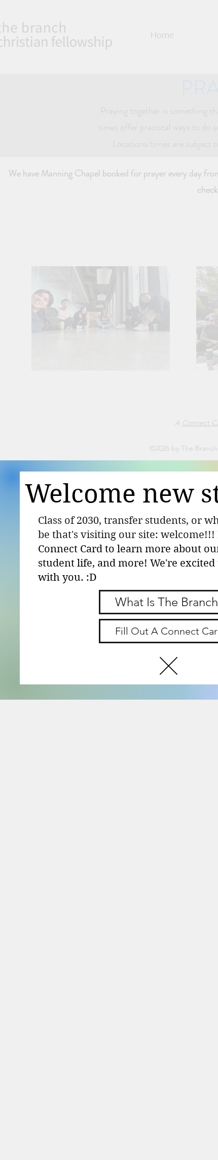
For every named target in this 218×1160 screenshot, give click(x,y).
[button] (168, 666)
